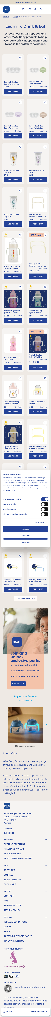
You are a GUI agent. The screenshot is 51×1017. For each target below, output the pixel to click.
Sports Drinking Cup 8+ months (12, 358)
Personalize (26, 536)
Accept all (25, 529)
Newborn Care (12, 853)
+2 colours (43, 359)
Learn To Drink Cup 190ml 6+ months (11, 403)
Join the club (18, 683)
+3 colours (43, 268)
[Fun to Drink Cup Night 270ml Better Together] (38, 300)
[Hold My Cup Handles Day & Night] (13, 568)
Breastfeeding (12, 879)
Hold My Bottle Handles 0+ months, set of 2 (37, 215)
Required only (25, 542)
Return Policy (12, 910)
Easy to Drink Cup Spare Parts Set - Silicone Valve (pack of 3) (13, 83)
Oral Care (10, 884)
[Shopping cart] (41, 9)
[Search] (23, 9)
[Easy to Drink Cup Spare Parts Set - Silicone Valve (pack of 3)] (13, 71)
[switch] (44, 504)
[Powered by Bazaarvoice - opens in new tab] (25, 746)
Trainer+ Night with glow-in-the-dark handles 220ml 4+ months (12, 267)
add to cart (13, 91)
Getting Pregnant (14, 844)
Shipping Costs (12, 905)
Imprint (8, 926)
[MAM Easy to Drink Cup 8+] (13, 159)
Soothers (9, 870)
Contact (9, 896)
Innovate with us (14, 941)
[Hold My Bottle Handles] (38, 203)
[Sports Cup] (13, 345)
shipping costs (35, 1000)
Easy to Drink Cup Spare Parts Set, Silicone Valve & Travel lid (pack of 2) (37, 83)
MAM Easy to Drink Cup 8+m (11, 171)
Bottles (8, 875)
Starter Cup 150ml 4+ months (37, 403)
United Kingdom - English (13, 966)
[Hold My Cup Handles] (38, 435)
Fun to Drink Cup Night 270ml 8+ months (35, 312)
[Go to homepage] (6, 9)
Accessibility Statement (18, 936)
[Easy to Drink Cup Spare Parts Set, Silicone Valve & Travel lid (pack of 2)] (38, 71)
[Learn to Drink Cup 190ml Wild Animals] (13, 391)
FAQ (6, 900)
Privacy (8, 931)
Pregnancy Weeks (14, 849)
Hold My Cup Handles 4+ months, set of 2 (37, 447)
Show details (39, 522)
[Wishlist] (30, 9)
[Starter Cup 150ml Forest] (38, 391)
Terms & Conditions (15, 922)
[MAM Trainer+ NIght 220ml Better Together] (13, 251)
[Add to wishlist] (20, 58)
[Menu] (46, 9)
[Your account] (35, 9)
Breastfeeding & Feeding (18, 858)
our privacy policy (9, 490)
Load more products (25, 598)
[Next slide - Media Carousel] (46, 725)
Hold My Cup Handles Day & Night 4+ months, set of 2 (12, 580)
